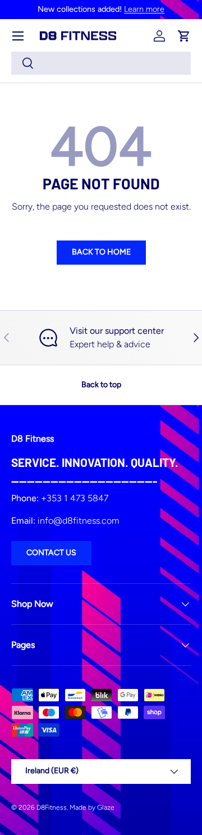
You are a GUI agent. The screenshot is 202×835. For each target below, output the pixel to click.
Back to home (101, 252)
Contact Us (51, 552)
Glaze (105, 807)
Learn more (144, 9)
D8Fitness (51, 807)
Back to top (101, 384)
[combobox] (101, 63)
